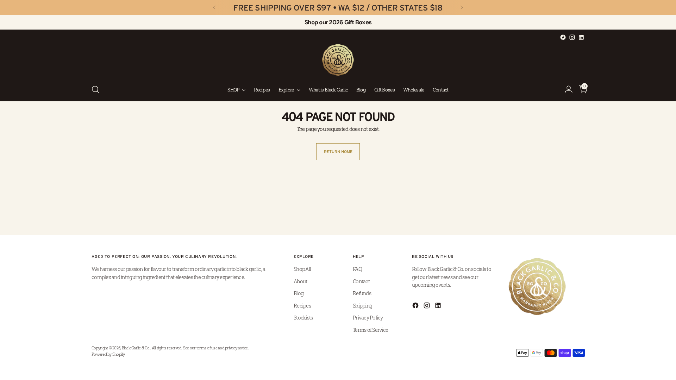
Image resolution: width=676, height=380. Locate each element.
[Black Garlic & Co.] (338, 59)
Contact (361, 281)
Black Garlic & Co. (136, 348)
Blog (298, 293)
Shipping (362, 305)
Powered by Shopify (108, 354)
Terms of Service (370, 330)
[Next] (461, 7)
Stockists (303, 317)
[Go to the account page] (566, 89)
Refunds (362, 293)
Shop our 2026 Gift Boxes (338, 22)
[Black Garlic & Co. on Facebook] (563, 37)
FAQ (357, 269)
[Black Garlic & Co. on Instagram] (572, 37)
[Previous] (214, 7)
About (300, 281)
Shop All (302, 269)
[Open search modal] (95, 89)
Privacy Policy (368, 317)
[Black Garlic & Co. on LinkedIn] (581, 37)
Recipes (302, 305)
